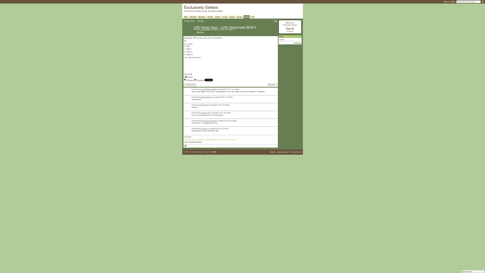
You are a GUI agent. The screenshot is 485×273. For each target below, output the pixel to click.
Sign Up (446, 2)
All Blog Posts (189, 21)
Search (483, 2)
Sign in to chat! (467, 271)
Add (275, 21)
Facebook (200, 80)
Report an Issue (282, 152)
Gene (200, 152)
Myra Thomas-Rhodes (208, 121)
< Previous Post (190, 85)
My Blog (201, 21)
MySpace (190, 80)
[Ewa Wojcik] (188, 32)
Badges (272, 152)
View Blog (200, 32)
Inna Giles (204, 128)
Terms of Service (296, 152)
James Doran (205, 113)
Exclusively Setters (201, 7)
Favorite (190, 77)
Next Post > (272, 85)
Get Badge (297, 43)
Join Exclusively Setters (193, 142)
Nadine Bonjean (206, 97)
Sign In (452, 2)
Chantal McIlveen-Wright (209, 89)
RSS (185, 146)
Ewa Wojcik (206, 29)
